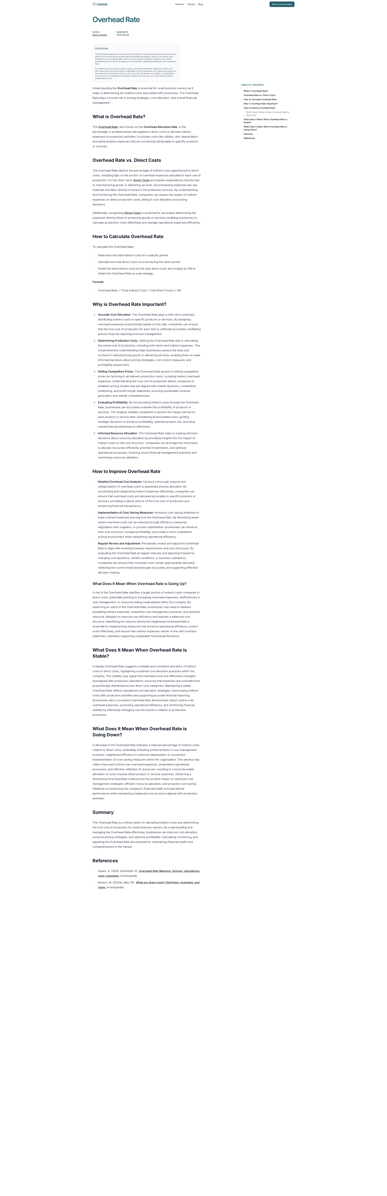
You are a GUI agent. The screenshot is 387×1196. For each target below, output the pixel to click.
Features (179, 4)
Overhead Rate (108, 126)
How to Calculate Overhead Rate (260, 99)
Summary (248, 134)
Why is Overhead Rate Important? (261, 103)
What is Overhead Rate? (256, 91)
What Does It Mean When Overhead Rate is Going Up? (267, 113)
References (249, 138)
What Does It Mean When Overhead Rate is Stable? (265, 121)
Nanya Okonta (100, 35)
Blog (200, 4)
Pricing (191, 4)
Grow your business (282, 4)
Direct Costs (141, 180)
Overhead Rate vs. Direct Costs (259, 95)
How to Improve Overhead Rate (259, 108)
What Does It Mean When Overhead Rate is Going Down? (265, 128)
